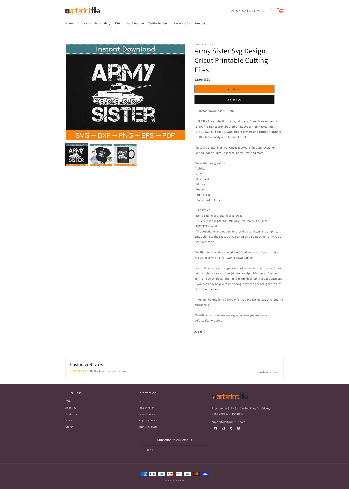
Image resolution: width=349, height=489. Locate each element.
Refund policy (147, 414)
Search (69, 426)
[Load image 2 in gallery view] (101, 155)
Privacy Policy (147, 407)
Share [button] (201, 331)
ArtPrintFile (178, 480)
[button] (84, 23)
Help (141, 401)
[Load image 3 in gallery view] (125, 155)
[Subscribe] (203, 450)
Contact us (71, 414)
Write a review (268, 372)
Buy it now (234, 99)
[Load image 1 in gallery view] (76, 155)
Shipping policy (148, 420)
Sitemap (70, 420)
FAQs (68, 401)
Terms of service (148, 426)
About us (70, 407)
